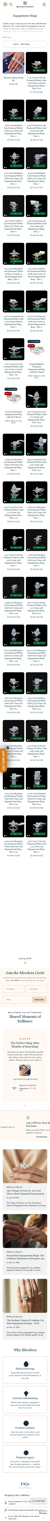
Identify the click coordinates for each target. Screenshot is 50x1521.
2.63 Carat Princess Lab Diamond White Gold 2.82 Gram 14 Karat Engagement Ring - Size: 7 (36, 321)
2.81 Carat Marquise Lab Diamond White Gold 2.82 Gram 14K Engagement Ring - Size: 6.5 (13, 703)
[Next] (25, 1059)
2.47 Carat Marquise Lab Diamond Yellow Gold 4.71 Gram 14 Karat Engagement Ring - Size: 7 (13, 274)
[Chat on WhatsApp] (43, 1514)
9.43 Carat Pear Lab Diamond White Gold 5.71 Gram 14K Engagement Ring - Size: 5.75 (13, 512)
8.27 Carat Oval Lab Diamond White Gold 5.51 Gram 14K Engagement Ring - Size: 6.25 (36, 608)
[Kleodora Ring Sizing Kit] (13, 63)
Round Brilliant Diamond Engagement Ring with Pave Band (36, 368)
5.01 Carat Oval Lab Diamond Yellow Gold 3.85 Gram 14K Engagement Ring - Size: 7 (36, 751)
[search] (11, 4)
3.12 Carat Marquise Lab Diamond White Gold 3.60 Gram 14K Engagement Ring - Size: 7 (13, 178)
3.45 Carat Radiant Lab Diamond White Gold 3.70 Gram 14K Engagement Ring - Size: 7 (36, 178)
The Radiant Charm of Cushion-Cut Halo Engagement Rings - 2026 (25, 1417)
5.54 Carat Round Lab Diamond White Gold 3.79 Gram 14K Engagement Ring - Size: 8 (36, 1041)
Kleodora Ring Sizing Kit (13, 79)
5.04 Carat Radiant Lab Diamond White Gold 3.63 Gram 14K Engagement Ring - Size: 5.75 (36, 703)
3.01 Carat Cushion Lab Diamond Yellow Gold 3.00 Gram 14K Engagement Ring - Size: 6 (13, 226)
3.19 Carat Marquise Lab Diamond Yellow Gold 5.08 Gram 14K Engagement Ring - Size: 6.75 (13, 846)
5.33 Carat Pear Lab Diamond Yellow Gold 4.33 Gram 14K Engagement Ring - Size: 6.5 (13, 942)
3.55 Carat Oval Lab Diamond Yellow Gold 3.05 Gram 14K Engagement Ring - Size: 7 (13, 560)
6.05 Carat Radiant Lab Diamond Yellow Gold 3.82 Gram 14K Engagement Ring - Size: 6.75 (13, 799)
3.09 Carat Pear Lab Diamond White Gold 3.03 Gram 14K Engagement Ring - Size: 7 (36, 131)
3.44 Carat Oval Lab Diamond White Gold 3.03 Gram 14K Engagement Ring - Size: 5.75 (36, 991)
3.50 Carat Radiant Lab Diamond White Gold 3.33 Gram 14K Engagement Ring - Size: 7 (13, 894)
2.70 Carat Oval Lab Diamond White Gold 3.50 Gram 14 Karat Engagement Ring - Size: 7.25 (13, 369)
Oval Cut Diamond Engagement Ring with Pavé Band (13, 414)
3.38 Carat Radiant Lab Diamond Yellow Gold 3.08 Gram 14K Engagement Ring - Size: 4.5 (13, 1041)
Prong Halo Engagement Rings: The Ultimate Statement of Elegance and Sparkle (26, 1353)
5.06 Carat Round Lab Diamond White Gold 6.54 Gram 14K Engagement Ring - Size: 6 (37, 894)
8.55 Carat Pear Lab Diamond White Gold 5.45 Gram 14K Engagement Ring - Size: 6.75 (36, 465)
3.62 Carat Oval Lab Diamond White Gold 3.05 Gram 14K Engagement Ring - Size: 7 (36, 226)
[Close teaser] (7, 747)
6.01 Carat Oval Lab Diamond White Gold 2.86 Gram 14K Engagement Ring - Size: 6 (36, 942)
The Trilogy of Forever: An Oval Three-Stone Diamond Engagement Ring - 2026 (25, 1288)
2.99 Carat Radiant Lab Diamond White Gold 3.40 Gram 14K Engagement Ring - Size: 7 (36, 560)
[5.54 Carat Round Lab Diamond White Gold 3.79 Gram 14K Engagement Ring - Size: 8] (36, 1021)
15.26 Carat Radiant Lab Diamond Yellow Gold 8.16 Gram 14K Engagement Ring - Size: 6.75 (36, 799)
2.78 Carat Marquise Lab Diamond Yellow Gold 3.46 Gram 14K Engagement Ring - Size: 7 (36, 512)
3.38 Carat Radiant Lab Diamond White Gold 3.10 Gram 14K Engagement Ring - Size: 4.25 (13, 608)
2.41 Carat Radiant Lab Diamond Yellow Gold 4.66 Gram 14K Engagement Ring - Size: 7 (13, 751)
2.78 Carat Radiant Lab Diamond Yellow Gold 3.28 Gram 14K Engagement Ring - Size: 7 (13, 465)
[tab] (27, 72)
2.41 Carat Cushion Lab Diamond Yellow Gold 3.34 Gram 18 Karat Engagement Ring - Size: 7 (36, 274)
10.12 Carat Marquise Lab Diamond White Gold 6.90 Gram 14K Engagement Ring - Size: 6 (36, 655)
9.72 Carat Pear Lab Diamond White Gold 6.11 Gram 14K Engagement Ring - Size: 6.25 (36, 417)
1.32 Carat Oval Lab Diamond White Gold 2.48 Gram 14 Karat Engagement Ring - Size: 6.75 (36, 83)
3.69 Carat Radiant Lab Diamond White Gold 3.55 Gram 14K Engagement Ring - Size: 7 (13, 131)
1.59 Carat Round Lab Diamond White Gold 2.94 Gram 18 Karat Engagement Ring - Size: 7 (13, 321)
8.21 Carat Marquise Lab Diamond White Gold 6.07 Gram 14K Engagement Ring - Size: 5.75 (13, 655)
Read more (7, 37)
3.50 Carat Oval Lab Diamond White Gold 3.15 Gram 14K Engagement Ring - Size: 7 (36, 846)
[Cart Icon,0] (44, 4)
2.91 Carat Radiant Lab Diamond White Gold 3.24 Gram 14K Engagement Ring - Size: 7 (13, 989)
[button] (3, 760)
